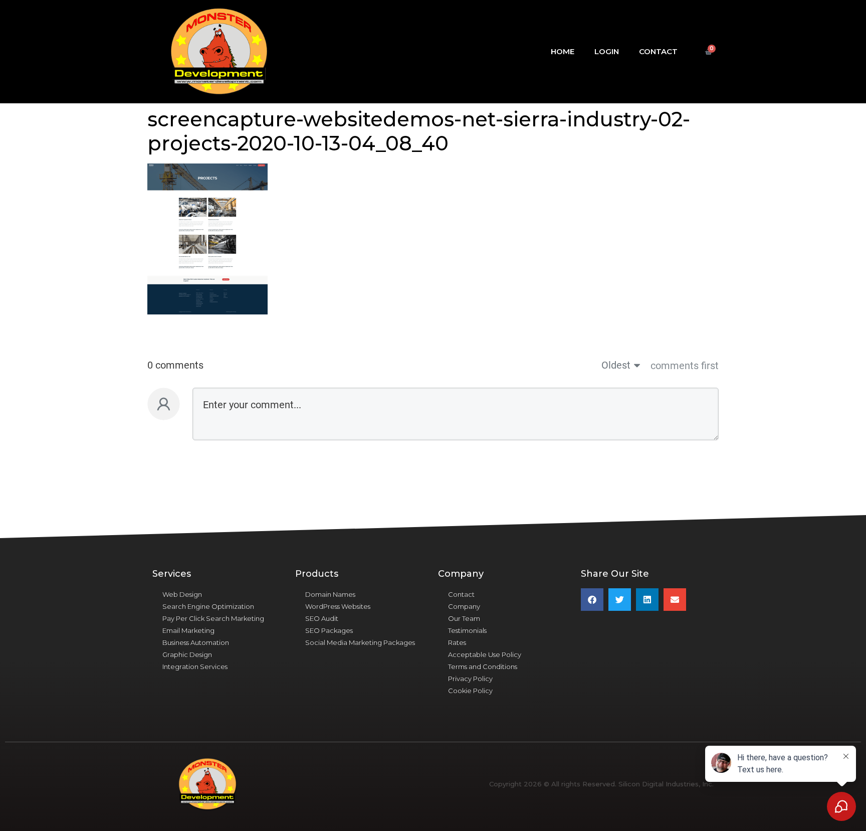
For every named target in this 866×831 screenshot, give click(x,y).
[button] (592, 599)
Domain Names (330, 594)
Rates (457, 642)
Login (606, 51)
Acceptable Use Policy (484, 654)
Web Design (182, 594)
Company (464, 606)
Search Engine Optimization (208, 606)
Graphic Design (187, 654)
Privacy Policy (470, 679)
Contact (658, 51)
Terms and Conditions (482, 666)
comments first (685, 366)
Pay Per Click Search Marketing (213, 618)
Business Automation (195, 642)
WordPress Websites (337, 606)
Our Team (464, 618)
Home (562, 51)
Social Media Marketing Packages (360, 642)
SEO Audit (321, 618)
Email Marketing (188, 630)
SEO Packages (329, 630)
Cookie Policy (470, 691)
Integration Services (195, 666)
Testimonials (467, 630)
